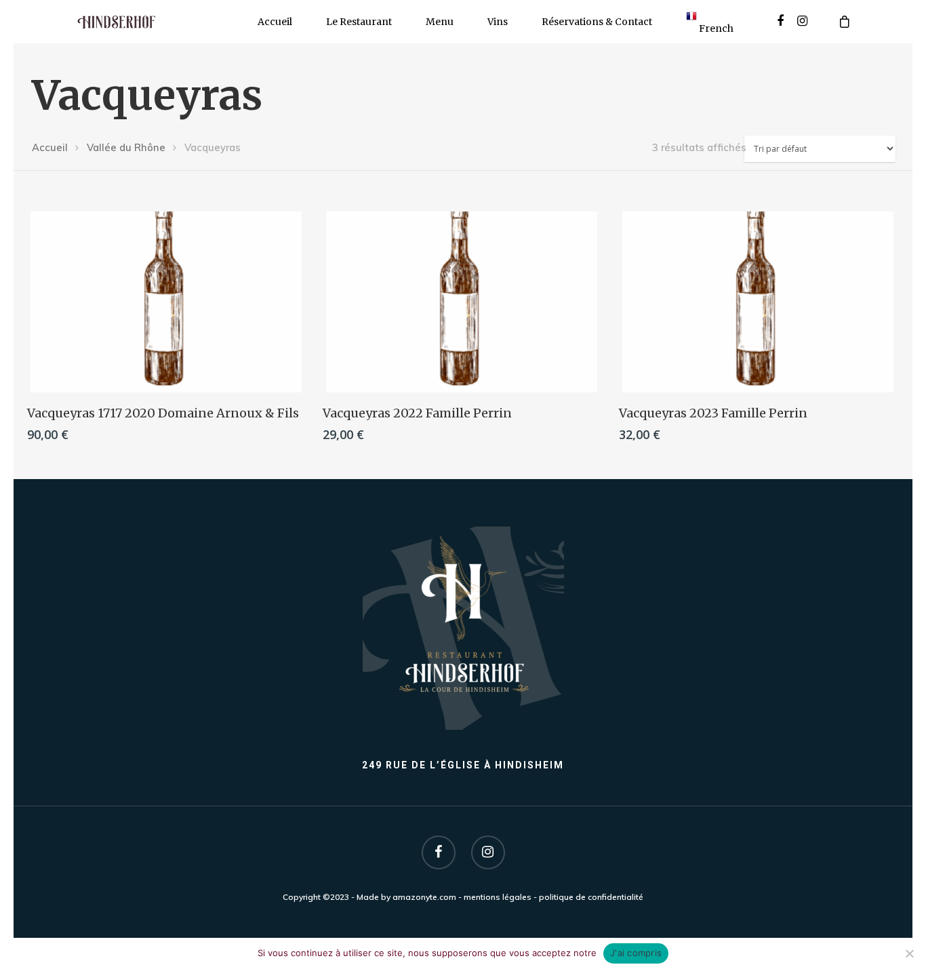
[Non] (909, 953)
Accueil (275, 21)
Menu (440, 21)
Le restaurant (359, 21)
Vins (497, 21)
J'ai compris (636, 952)
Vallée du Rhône (126, 147)
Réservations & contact (597, 21)
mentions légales (497, 897)
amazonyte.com (424, 897)
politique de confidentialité (591, 897)
